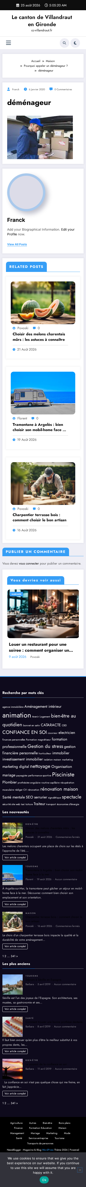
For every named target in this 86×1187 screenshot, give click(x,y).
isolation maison (52, 782)
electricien (67, 755)
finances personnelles (13, 762)
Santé (30, 1040)
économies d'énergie (68, 827)
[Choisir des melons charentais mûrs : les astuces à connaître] (43, 302)
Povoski (22, 328)
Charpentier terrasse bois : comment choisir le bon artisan (39, 517)
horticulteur (45, 776)
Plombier (9, 804)
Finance (18, 1150)
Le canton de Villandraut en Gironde (42, 20)
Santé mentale (13, 819)
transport (51, 827)
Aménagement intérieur (42, 729)
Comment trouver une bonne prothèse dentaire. (54, 1044)
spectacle (71, 819)
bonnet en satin (31, 748)
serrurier (40, 819)
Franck (15, 89)
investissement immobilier (22, 781)
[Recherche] (64, 43)
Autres (32, 1145)
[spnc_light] (75, 43)
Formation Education (40, 1150)
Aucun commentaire (66, 902)
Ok (44, 1180)
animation (16, 738)
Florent (22, 418)
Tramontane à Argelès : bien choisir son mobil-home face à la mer (39, 427)
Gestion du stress (45, 768)
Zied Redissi (58, 679)
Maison (31, 935)
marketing (67, 782)
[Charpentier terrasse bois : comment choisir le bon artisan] (43, 483)
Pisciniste (63, 797)
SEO (29, 819)
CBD (64, 748)
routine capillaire (50, 805)
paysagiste (21, 798)
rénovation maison (59, 811)
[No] (79, 1170)
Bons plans (64, 1145)
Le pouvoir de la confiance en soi (46, 1087)
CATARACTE (51, 747)
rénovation (33, 812)
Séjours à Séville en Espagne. (44, 1002)
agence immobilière (12, 729)
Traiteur (39, 826)
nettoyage (40, 788)
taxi (23, 827)
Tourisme (32, 889)
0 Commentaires (63, 89)
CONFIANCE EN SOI (24, 754)
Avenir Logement (41, 739)
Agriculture (16, 1145)
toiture (29, 827)
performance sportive (39, 798)
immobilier (60, 775)
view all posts (17, 244)
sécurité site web (11, 827)
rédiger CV (21, 812)
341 (13, 979)
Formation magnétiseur (38, 762)
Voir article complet (15, 880)
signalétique (54, 820)
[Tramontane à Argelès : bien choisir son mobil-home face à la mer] (43, 393)
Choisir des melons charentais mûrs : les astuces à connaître (39, 337)
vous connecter (29, 563)
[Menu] (8, 43)
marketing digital (15, 789)
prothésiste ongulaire (29, 805)
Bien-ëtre (37, 594)
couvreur (53, 755)
